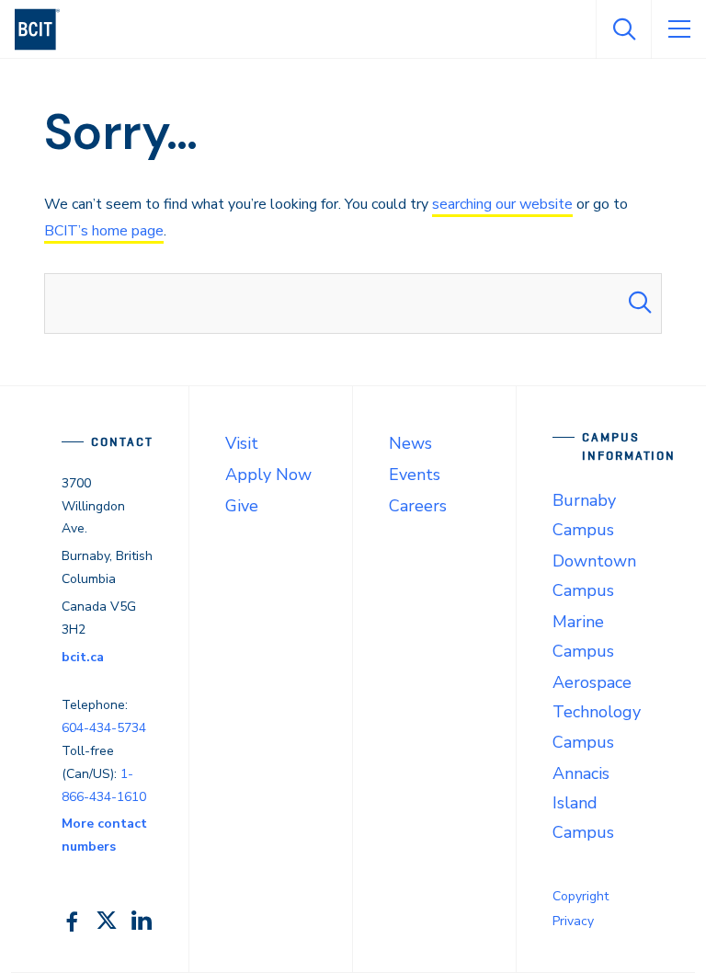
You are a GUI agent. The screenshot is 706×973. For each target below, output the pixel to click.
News (410, 443)
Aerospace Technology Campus (596, 711)
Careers (418, 506)
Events (414, 475)
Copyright (580, 896)
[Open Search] (623, 29)
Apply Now (268, 475)
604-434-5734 (104, 728)
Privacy (573, 921)
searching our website (502, 204)
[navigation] (44, 29)
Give (241, 506)
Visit (241, 443)
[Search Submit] (640, 303)
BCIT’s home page (104, 231)
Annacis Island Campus (583, 802)
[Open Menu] (678, 29)
